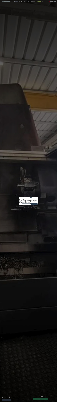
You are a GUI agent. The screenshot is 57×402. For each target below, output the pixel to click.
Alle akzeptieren (34, 204)
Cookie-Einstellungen (26, 204)
